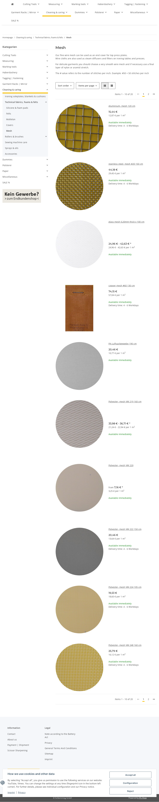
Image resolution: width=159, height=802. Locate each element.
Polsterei (6, 165)
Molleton (10, 119)
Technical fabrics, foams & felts (21, 102)
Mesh (9, 130)
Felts (8, 113)
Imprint (11, 792)
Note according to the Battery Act (60, 735)
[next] (154, 94)
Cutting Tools (9, 55)
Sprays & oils (11, 148)
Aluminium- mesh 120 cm (122, 105)
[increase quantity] (154, 135)
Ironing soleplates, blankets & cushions (25, 96)
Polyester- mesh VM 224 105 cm (125, 587)
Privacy (22, 792)
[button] (104, 85)
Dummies (7, 159)
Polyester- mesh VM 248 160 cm (125, 645)
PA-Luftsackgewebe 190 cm (123, 343)
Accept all (130, 775)
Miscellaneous (9, 176)
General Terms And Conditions (61, 748)
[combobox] (133, 233)
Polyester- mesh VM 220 (121, 465)
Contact (11, 733)
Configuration (130, 783)
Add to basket (132, 144)
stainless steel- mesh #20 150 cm (126, 163)
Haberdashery (9, 72)
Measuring (8, 60)
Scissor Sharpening (17, 750)
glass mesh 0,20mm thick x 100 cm (126, 221)
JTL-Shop (143, 798)
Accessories (11, 153)
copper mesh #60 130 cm (122, 285)
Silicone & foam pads (17, 107)
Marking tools (9, 66)
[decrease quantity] (111, 135)
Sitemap (49, 753)
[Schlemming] (12, 4)
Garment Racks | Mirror (14, 83)
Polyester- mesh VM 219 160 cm (125, 401)
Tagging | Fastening (12, 78)
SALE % (6, 182)
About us (12, 739)
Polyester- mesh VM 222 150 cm (125, 529)
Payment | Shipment (18, 744)
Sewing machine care (16, 142)
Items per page (86, 85)
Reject (130, 791)
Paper (5, 171)
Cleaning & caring (11, 89)
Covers (9, 125)
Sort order (63, 85)
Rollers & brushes (14, 136)
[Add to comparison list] (98, 109)
